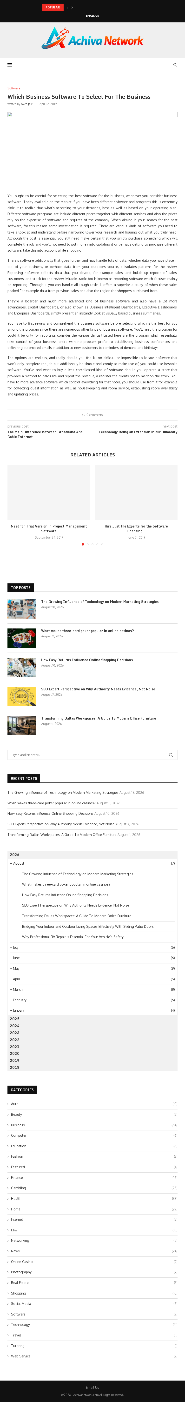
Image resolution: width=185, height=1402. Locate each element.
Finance (94, 1177)
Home (94, 1209)
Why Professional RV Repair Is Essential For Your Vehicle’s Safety (73, 937)
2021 (15, 1046)
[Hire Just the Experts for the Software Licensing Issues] (136, 492)
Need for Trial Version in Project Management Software (49, 528)
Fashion (94, 1156)
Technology (94, 1324)
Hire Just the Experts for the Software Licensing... (136, 528)
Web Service (94, 1356)
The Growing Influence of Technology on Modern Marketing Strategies (100, 601)
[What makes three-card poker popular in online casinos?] (21, 638)
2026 (15, 854)
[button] (67, 7)
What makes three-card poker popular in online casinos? (81, 7)
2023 (15, 1032)
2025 (15, 1018)
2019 (15, 1060)
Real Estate (94, 1283)
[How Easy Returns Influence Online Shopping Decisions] (21, 667)
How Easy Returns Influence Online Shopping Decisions (87, 660)
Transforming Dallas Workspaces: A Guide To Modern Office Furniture (98, 718)
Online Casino (94, 1262)
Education (94, 1146)
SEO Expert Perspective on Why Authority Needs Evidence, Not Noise (98, 689)
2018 (15, 1067)
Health (94, 1198)
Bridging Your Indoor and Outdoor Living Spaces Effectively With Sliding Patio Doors (88, 926)
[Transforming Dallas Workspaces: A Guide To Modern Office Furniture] (21, 725)
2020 (15, 1053)
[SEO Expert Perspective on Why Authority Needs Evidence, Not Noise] (21, 696)
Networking (94, 1240)
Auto (94, 1104)
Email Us (92, 16)
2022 (15, 1039)
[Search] (175, 65)
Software (94, 1314)
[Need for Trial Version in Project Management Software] (48, 492)
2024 (15, 1025)
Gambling (94, 1188)
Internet (94, 1219)
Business (94, 1125)
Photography (94, 1272)
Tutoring (94, 1346)
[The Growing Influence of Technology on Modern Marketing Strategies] (21, 609)
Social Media (94, 1304)
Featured (94, 1167)
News (94, 1251)
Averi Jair (26, 104)
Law (94, 1230)
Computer (94, 1135)
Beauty (94, 1114)
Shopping (94, 1293)
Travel (94, 1335)
